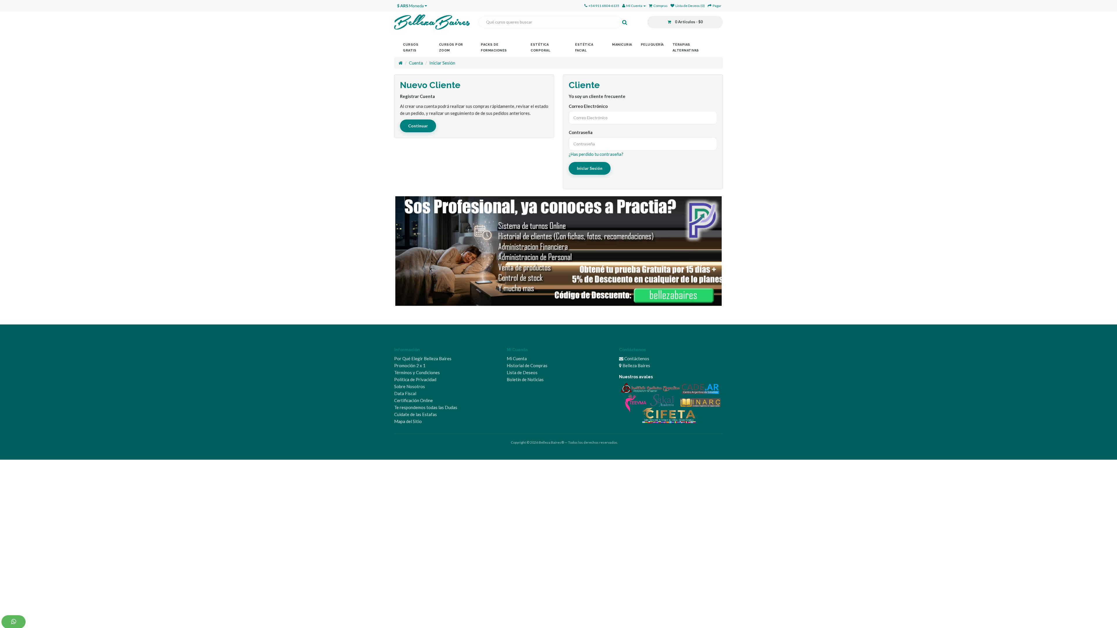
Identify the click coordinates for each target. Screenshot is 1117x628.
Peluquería (652, 45)
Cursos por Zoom (451, 47)
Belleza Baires (636, 365)
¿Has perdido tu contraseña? (596, 154)
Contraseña (581, 132)
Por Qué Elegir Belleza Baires (422, 358)
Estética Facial (584, 47)
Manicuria (622, 45)
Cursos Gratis (410, 47)
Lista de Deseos (522, 372)
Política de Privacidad (415, 379)
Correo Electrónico (588, 106)
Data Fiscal (405, 393)
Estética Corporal (540, 47)
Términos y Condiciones (417, 372)
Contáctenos (636, 358)
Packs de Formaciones (494, 47)
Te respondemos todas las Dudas (425, 407)
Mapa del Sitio (408, 421)
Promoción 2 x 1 (410, 365)
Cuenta (416, 62)
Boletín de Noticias (525, 379)
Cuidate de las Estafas (415, 414)
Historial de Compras (527, 365)
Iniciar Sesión (442, 62)
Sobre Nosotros (409, 386)
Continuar (418, 125)
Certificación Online (413, 400)
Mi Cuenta (517, 358)
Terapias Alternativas (686, 47)
